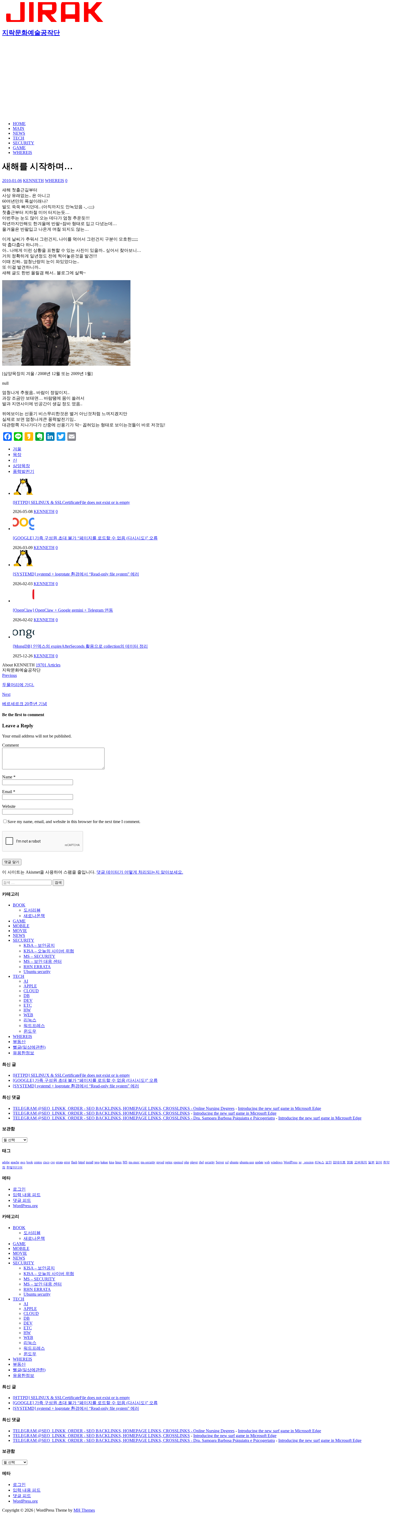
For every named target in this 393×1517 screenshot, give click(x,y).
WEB (28, 1015)
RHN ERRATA (37, 966)
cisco (46, 1162)
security (210, 1162)
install (89, 1162)
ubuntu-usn (247, 1162)
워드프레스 (34, 1025)
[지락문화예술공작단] (55, 20)
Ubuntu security (37, 971)
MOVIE (20, 930)
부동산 (19, 1041)
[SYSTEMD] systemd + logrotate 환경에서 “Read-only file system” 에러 (76, 574)
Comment (10, 745)
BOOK (19, 905)
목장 (17, 454)
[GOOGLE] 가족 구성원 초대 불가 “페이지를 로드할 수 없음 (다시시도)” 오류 (85, 538)
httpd (81, 1162)
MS (125, 1162)
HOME (19, 123)
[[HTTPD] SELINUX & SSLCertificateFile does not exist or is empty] (23, 493)
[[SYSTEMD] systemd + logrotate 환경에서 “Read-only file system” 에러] (23, 564)
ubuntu (234, 1162)
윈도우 (30, 1031)
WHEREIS (22, 152)
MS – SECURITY (39, 956)
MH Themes (84, 1510)
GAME (19, 147)
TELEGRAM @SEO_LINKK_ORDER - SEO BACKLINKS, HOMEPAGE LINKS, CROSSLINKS (101, 1113)
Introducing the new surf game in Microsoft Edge (279, 1108)
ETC (28, 1005)
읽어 (379, 1162)
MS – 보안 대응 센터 (43, 961)
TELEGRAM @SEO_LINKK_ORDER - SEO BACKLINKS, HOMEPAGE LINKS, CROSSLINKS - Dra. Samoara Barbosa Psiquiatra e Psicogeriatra (144, 1118)
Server (220, 1162)
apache (15, 1162)
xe (300, 1162)
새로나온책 (34, 915)
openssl (178, 1162)
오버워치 (360, 1162)
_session (308, 1162)
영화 (350, 1162)
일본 (371, 1162)
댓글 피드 (22, 1200)
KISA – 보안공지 (39, 945)
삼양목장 (21, 466)
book (29, 1162)
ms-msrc (134, 1162)
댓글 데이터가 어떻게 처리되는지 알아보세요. (140, 872)
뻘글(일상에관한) (29, 1047)
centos (38, 1162)
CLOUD (31, 991)
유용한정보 (23, 1053)
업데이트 (339, 1162)
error (67, 1162)
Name (7, 777)
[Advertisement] (196, 79)
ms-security (148, 1162)
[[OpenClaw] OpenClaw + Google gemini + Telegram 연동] (23, 601)
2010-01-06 (12, 180)
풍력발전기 (23, 471)
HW (27, 1010)
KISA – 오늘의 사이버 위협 (49, 951)
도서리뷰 (32, 910)
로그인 (19, 1189)
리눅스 (30, 1020)
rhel (201, 1162)
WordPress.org (25, 1205)
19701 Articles (48, 665)
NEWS (19, 133)
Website (9, 806)
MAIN (18, 128)
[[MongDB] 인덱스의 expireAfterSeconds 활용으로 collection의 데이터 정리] (23, 637)
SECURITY (23, 143)
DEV (28, 1000)
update (259, 1162)
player (194, 1162)
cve (53, 1162)
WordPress (291, 1162)
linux (118, 1162)
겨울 (17, 449)
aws (22, 1162)
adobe (6, 1162)
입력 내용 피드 (27, 1194)
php (186, 1162)
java (96, 1162)
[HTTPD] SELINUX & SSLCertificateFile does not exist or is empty (71, 502)
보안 (328, 1162)
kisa (111, 1162)
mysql (160, 1162)
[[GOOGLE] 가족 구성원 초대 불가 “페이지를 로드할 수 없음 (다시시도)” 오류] (23, 528)
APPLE (30, 986)
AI (26, 981)
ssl (227, 1162)
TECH (18, 138)
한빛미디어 (14, 1167)
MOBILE (21, 926)
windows (277, 1162)
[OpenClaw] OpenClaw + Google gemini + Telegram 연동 (63, 610)
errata (59, 1162)
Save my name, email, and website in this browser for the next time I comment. (73, 821)
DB (27, 995)
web (267, 1162)
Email (7, 791)
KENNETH (33, 180)
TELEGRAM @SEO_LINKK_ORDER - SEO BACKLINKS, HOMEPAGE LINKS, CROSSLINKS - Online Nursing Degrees (123, 1108)
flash (74, 1162)
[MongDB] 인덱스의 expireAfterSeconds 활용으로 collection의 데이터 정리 (80, 646)
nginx (168, 1162)
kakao (104, 1162)
